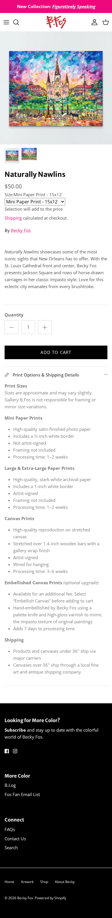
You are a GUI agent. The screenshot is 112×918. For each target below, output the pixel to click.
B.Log (10, 785)
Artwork (27, 881)
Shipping (13, 218)
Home (9, 881)
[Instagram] (15, 751)
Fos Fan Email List (22, 794)
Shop (44, 881)
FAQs (10, 829)
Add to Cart (55, 352)
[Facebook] (7, 751)
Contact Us (15, 838)
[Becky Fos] (56, 22)
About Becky (65, 881)
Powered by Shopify (50, 897)
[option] (56, 88)
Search (11, 847)
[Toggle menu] (6, 22)
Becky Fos (21, 230)
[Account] (93, 22)
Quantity (14, 315)
